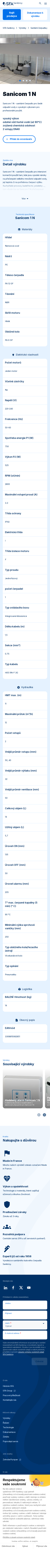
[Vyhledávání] (40, 3)
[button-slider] (44, 1115)
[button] (20, 80)
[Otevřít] (45, 4)
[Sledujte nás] (5, 1287)
